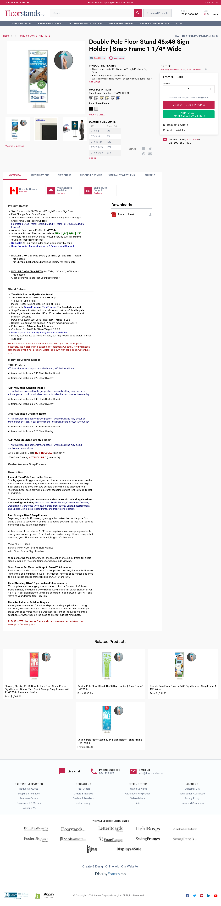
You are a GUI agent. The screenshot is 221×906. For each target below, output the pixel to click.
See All (93, 158)
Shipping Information (29, 793)
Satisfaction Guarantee (192, 793)
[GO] (138, 13)
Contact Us (211, 2)
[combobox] (96, 13)
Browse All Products (157, 13)
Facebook (187, 896)
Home (6, 35)
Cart (206, 11)
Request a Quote (28, 788)
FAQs (137, 803)
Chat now (192, 139)
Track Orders (83, 788)
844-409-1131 (21, 2)
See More (94, 82)
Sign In (184, 11)
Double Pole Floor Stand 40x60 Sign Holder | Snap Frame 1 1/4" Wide (183, 688)
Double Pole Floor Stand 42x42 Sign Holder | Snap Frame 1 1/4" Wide (109, 741)
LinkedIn (209, 896)
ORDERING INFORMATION (29, 784)
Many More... (97, 114)
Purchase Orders (29, 798)
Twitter (194, 896)
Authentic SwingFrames (137, 793)
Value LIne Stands (49, 23)
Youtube (216, 896)
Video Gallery (137, 798)
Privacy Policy (192, 798)
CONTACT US (83, 784)
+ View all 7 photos (13, 146)
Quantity (166, 83)
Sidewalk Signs (22, 23)
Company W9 (29, 808)
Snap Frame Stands (121, 23)
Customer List (192, 788)
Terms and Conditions (192, 803)
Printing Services (138, 788)
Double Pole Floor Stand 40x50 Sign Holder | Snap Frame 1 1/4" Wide (110, 688)
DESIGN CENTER (138, 784)
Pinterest (202, 896)
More (179, 23)
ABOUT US (192, 784)
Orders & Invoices (83, 793)
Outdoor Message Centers (85, 23)
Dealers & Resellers (83, 798)
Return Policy (83, 803)
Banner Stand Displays (154, 23)
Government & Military (29, 803)
